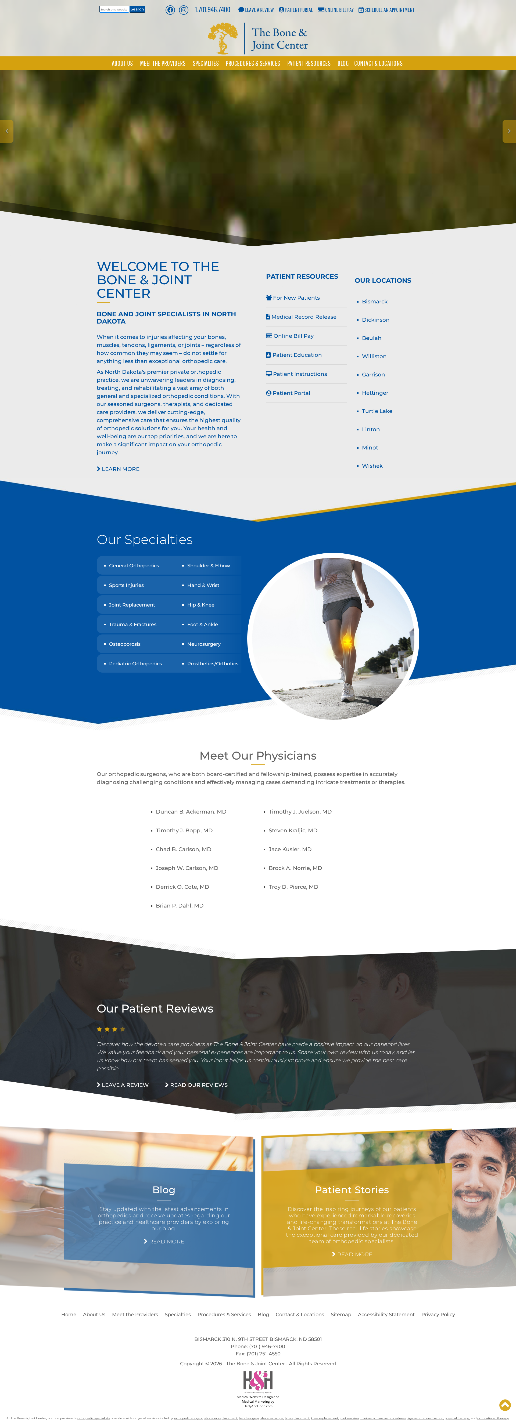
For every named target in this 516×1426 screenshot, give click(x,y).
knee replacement (324, 1418)
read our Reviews (198, 1085)
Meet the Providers (163, 63)
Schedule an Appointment (389, 9)
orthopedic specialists (93, 1418)
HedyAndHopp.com (258, 1406)
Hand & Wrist (203, 585)
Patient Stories (352, 1190)
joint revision (349, 1418)
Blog (343, 63)
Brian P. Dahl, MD (180, 905)
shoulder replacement (220, 1418)
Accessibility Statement (386, 1315)
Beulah (372, 338)
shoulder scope (271, 1418)
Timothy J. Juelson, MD (300, 811)
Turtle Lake (377, 411)
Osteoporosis (125, 644)
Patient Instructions (299, 374)
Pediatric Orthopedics (135, 664)
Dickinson (376, 320)
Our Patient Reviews (155, 1008)
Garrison (373, 374)
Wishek (372, 466)
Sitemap (341, 1315)
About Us (122, 63)
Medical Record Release (303, 317)
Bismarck (375, 301)
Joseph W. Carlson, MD (187, 868)
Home (68, 1315)
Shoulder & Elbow (208, 566)
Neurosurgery (204, 644)
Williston (374, 356)
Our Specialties (145, 539)
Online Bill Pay (339, 9)
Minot (370, 447)
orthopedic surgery (188, 1418)
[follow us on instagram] (183, 9)
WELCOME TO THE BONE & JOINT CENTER (158, 280)
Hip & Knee (200, 605)
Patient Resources (309, 63)
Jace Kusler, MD (290, 849)
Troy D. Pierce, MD (293, 887)
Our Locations (383, 280)
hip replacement (297, 1418)
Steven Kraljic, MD (293, 830)
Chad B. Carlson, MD (184, 849)
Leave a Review (259, 9)
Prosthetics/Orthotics (212, 664)
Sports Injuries (126, 585)
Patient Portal (299, 9)
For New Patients (296, 298)
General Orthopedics (134, 566)
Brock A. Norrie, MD (295, 868)
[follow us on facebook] (170, 9)
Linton (371, 429)
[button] (505, 1405)
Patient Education (296, 355)
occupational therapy (493, 1418)
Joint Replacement (132, 605)
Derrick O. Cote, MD (182, 887)
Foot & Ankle (202, 624)
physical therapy (457, 1418)
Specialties (206, 63)
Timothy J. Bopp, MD (184, 830)
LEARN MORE (120, 469)
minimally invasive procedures (383, 1418)
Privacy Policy (438, 1315)
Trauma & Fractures (132, 624)
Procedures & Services (253, 63)
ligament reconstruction (425, 1418)
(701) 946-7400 (267, 1346)
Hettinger (375, 393)
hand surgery (249, 1418)
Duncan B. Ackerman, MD (191, 811)
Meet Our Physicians (258, 756)
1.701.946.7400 (212, 9)
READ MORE (166, 1241)
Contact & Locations (378, 63)
